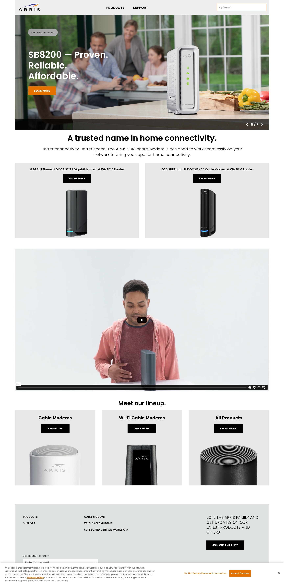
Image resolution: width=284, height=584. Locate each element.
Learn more (42, 90)
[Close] (278, 573)
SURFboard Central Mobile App (106, 529)
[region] (142, 573)
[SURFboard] (29, 7)
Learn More (55, 428)
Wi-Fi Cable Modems (98, 523)
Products (115, 7)
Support (140, 7)
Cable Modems (94, 517)
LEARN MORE (228, 428)
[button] (247, 124)
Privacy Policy (35, 577)
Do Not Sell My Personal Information (205, 573)
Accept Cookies (240, 573)
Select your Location (36, 556)
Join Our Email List (225, 545)
